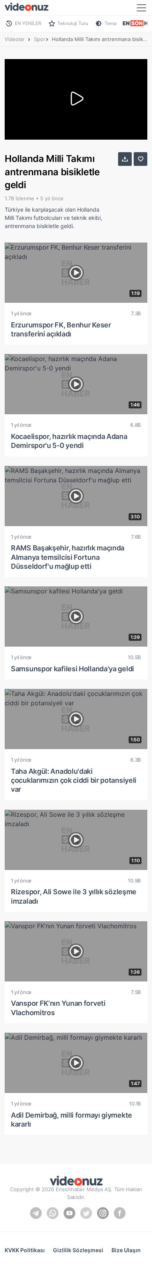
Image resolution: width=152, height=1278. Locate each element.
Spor (39, 39)
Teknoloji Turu (72, 23)
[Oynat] (76, 99)
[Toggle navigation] (141, 8)
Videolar (15, 39)
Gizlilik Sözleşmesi (78, 1250)
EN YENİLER (28, 23)
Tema (110, 23)
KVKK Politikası (25, 1250)
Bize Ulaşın (126, 1250)
